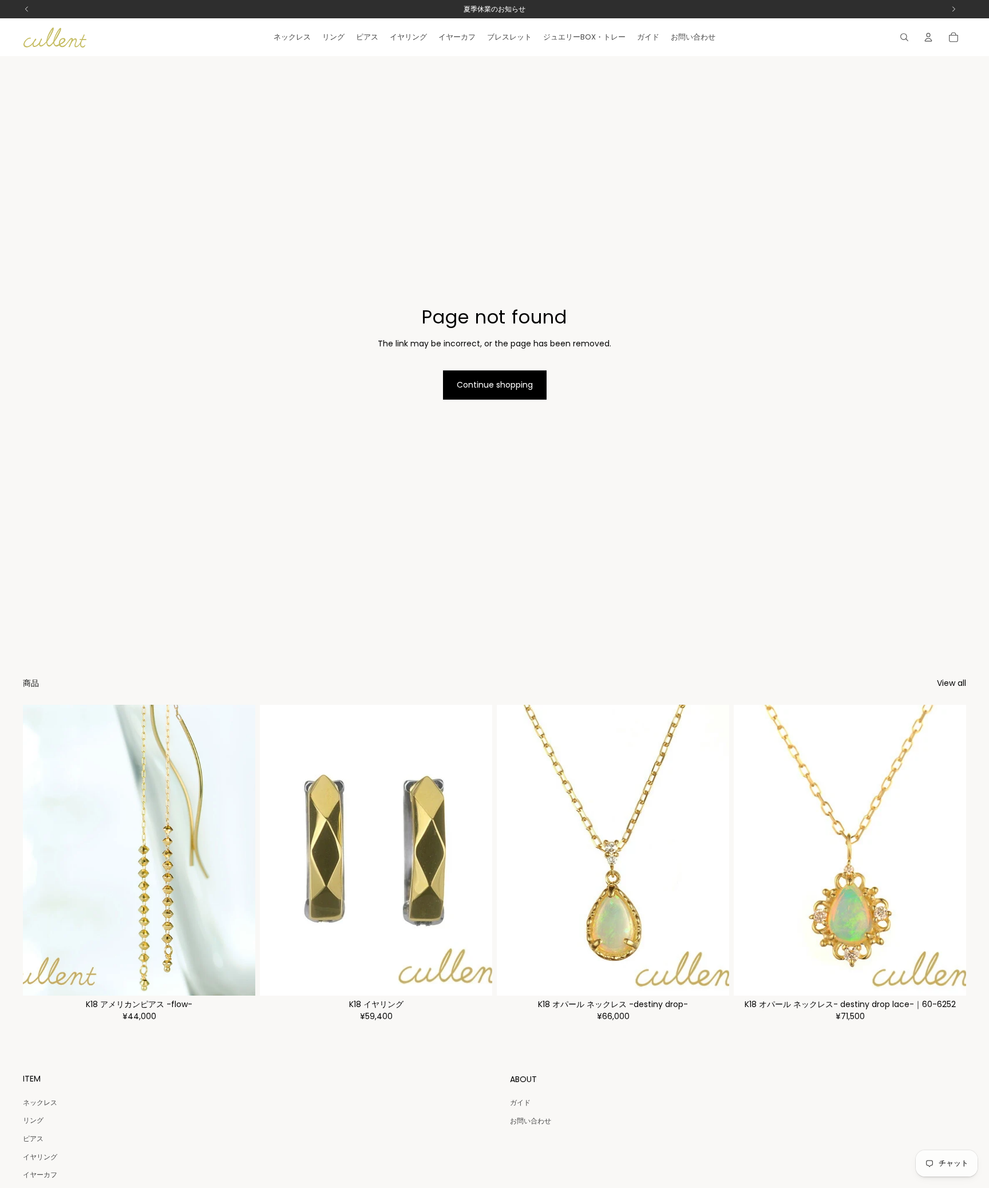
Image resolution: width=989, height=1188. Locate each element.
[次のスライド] (238, 850)
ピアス (33, 1138)
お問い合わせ (530, 1121)
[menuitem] (292, 37)
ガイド (520, 1102)
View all (951, 683)
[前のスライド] (40, 850)
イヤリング (40, 1157)
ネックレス (40, 1102)
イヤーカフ (40, 1174)
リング (33, 1120)
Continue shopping (495, 384)
